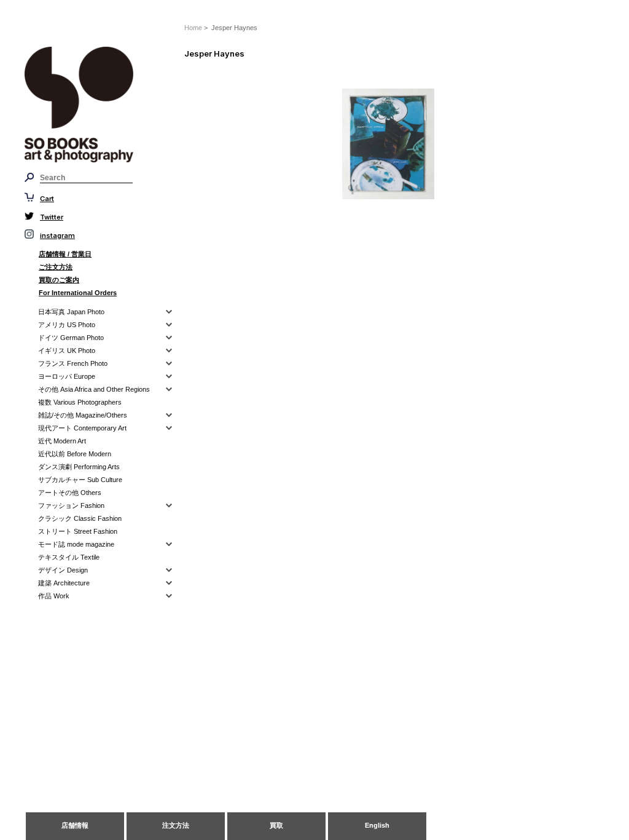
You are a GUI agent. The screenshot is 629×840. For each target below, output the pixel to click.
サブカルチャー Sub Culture (80, 479)
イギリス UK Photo (66, 350)
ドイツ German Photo (71, 337)
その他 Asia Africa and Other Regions (94, 389)
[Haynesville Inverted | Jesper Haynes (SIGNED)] (412, 144)
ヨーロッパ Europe (66, 376)
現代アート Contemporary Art (82, 428)
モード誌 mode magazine (76, 544)
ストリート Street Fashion (77, 531)
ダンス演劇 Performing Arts (79, 466)
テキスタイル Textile (69, 557)
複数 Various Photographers (80, 402)
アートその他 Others (69, 492)
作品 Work (53, 596)
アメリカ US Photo (66, 324)
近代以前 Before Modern (74, 454)
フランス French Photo (72, 363)
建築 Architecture (64, 583)
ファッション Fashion (71, 505)
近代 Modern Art (62, 441)
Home (193, 27)
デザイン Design (63, 570)
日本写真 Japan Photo (71, 311)
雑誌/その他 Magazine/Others (82, 415)
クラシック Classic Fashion (80, 518)
